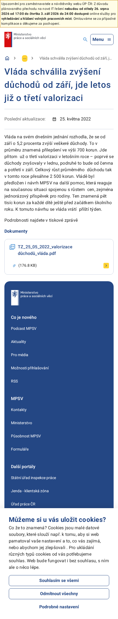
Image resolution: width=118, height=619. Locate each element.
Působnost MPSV (26, 436)
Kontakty (19, 409)
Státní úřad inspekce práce (33, 477)
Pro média (19, 355)
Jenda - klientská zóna (30, 491)
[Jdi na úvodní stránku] (25, 39)
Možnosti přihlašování (30, 368)
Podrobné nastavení (59, 606)
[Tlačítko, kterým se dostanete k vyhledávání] (85, 39)
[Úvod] (7, 58)
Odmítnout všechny (59, 593)
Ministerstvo (21, 423)
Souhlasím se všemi (59, 580)
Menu (98, 39)
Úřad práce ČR (23, 504)
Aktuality (18, 341)
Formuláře (20, 449)
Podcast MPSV (23, 328)
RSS (14, 381)
